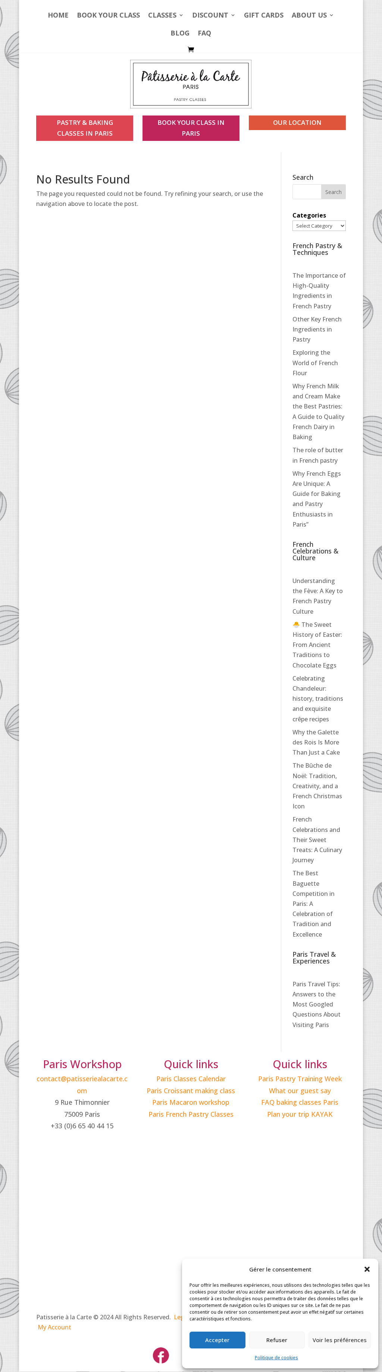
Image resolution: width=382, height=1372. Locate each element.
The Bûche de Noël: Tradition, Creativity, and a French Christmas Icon (317, 785)
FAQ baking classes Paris (299, 1102)
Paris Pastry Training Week (300, 1078)
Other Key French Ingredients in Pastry (317, 329)
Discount (210, 15)
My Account (54, 1327)
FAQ (204, 33)
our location (297, 122)
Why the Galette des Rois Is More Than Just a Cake (316, 742)
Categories (309, 215)
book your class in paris (191, 128)
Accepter (217, 1340)
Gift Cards (264, 15)
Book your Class (108, 15)
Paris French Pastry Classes (191, 1114)
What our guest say (300, 1090)
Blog (180, 33)
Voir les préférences (340, 1340)
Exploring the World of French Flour (315, 362)
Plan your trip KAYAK (300, 1114)
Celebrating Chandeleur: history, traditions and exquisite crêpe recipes (317, 698)
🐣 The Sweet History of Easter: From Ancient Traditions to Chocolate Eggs (317, 644)
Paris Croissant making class (191, 1090)
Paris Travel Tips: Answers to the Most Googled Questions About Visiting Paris (316, 1004)
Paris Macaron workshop (190, 1102)
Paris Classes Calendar (191, 1078)
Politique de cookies (276, 1357)
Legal (181, 1317)
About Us (309, 15)
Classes (162, 15)
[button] (367, 1269)
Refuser (276, 1340)
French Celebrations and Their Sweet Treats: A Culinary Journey (317, 839)
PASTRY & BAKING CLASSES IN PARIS (85, 128)
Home (58, 15)
